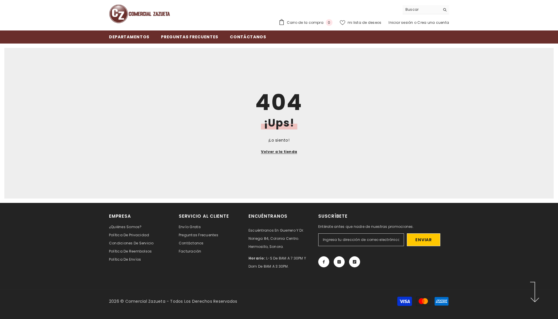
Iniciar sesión (401, 22)
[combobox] (421, 9)
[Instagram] (339, 261)
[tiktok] (354, 261)
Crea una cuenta (433, 22)
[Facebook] (323, 261)
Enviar (423, 240)
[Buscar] (426, 9)
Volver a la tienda (279, 151)
